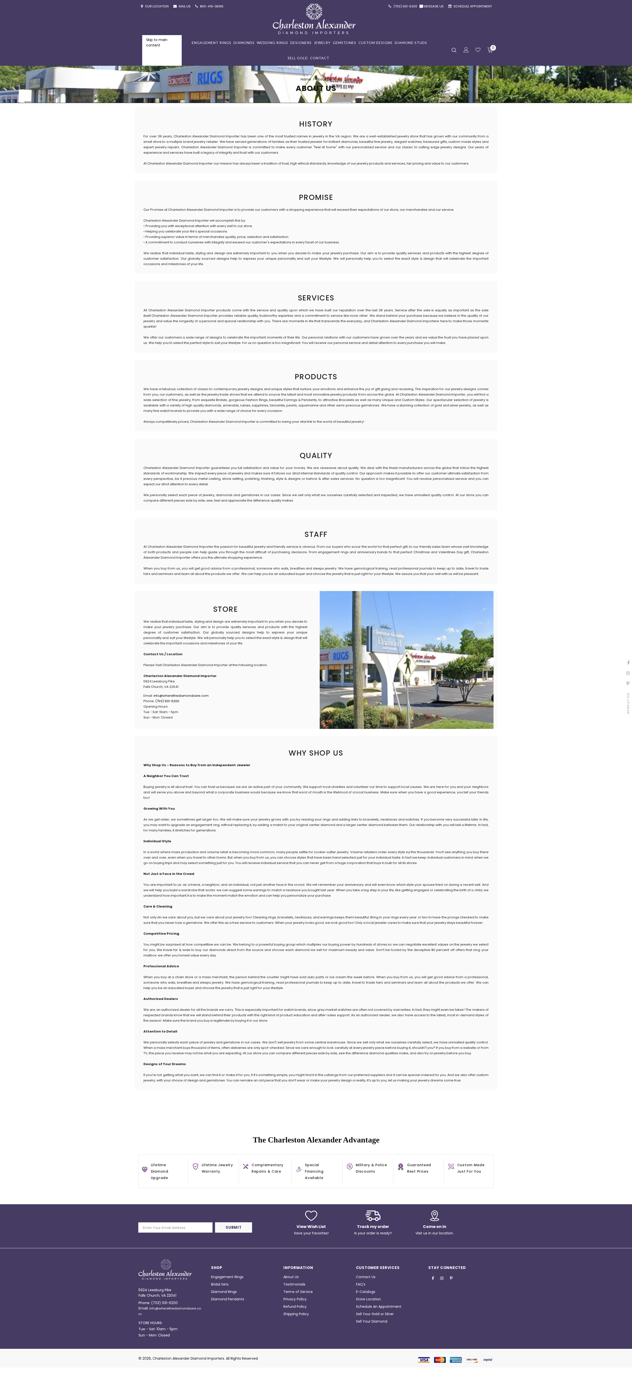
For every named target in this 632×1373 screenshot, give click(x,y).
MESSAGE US (434, 6)
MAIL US (185, 6)
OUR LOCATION (157, 6)
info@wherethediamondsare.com (181, 695)
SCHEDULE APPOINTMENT (473, 6)
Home (306, 79)
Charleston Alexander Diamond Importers (188, 1358)
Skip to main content (156, 42)
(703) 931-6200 (167, 701)
